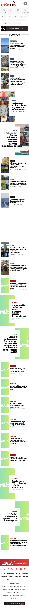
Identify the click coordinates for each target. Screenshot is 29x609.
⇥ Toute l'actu (16, 23)
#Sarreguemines (13, 16)
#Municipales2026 (6, 23)
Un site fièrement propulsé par (12, 603)
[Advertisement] (14, 225)
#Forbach (4, 16)
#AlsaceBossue (21, 20)
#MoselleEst (11, 20)
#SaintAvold (23, 16)
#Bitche (3, 20)
